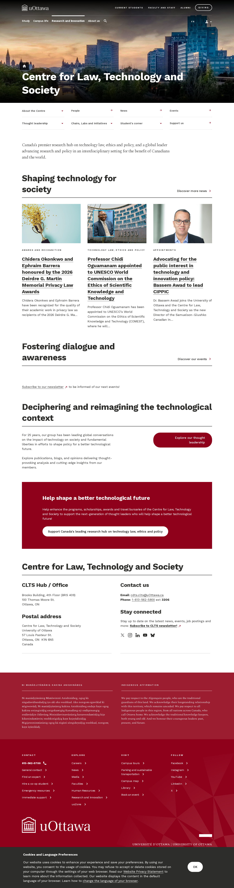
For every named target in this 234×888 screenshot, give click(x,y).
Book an (130, 794)
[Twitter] (122, 635)
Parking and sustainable (136, 772)
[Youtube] (145, 635)
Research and (87, 797)
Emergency (36, 790)
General (32, 770)
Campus (130, 763)
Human (83, 790)
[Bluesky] (153, 635)
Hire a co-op (35, 783)
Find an (31, 776)
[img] (35, 7)
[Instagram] (130, 635)
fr (193, 21)
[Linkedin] (138, 635)
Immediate (34, 797)
